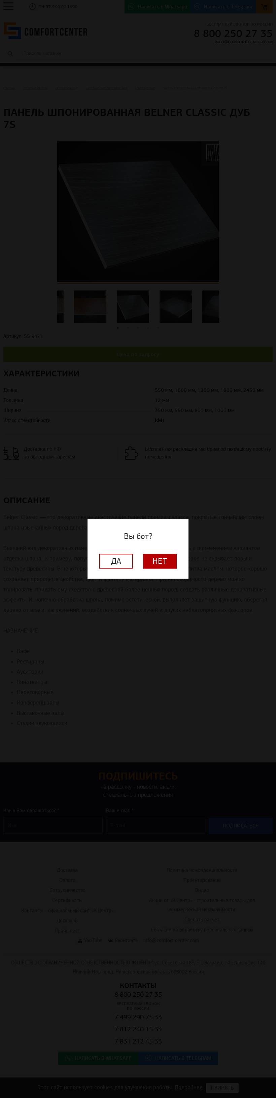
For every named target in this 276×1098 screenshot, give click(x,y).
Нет (159, 561)
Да (116, 561)
